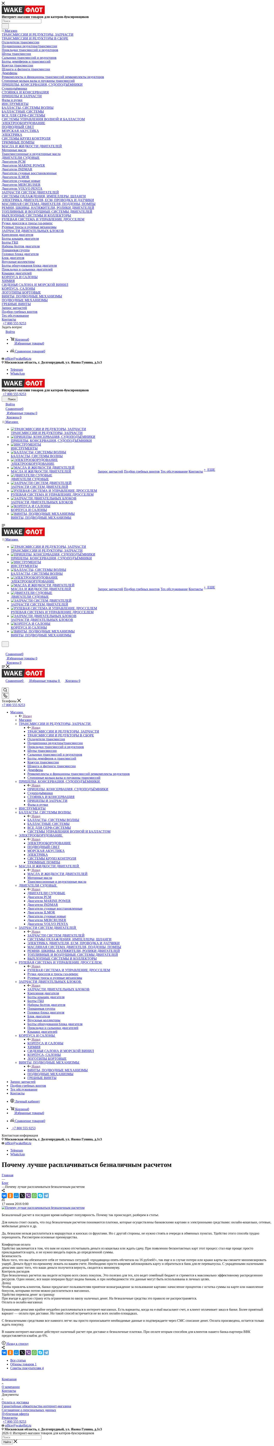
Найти (7, 1442)
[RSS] (3, 1200)
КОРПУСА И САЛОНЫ (45, 1043)
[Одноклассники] (10, 1195)
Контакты (9, 1391)
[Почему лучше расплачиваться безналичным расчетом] (43, 1207)
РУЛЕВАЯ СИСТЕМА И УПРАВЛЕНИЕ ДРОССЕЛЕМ (68, 970)
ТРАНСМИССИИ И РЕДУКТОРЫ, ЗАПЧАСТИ (63, 731)
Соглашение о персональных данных (29, 1410)
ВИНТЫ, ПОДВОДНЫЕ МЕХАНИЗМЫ (57, 1070)
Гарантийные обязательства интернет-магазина (36, 1406)
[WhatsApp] (34, 1195)
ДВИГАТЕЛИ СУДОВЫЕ (46, 893)
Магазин (25, 720)
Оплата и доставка (15, 1402)
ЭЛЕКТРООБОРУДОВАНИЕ (49, 843)
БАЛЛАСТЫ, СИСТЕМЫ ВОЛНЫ (53, 820)
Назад (27, 716)
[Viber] (28, 1195)
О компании (11, 1387)
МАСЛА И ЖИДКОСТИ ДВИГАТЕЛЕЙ (57, 874)
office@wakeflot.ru (18, 358)
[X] (22, 1195)
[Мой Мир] (16, 1195)
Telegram (16, 369)
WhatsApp (17, 373)
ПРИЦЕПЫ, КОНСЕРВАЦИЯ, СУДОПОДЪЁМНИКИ (67, 789)
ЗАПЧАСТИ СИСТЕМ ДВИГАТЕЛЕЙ (56, 935)
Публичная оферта (15, 1414)
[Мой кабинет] (4, 649)
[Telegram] (46, 1195)
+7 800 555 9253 (14, 323)
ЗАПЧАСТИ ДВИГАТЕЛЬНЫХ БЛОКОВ (58, 989)
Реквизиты (10, 1417)
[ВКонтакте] (4, 1195)
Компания (9, 1379)
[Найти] (5, 26)
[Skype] (40, 1195)
